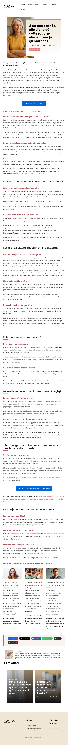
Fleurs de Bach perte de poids (34, 103)
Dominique (52, 45)
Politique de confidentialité (34, 728)
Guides (45, 4)
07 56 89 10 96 (53, 728)
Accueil (23, 4)
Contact (23, 9)
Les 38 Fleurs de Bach (34, 4)
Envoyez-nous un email (56, 732)
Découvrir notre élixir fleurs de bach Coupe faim (34, 488)
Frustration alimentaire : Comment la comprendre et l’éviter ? (46, 687)
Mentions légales (31, 731)
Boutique (54, 4)
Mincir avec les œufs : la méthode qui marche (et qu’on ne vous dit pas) (20, 687)
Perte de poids (34, 50)
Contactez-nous (31, 725)
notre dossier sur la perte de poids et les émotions (27, 174)
